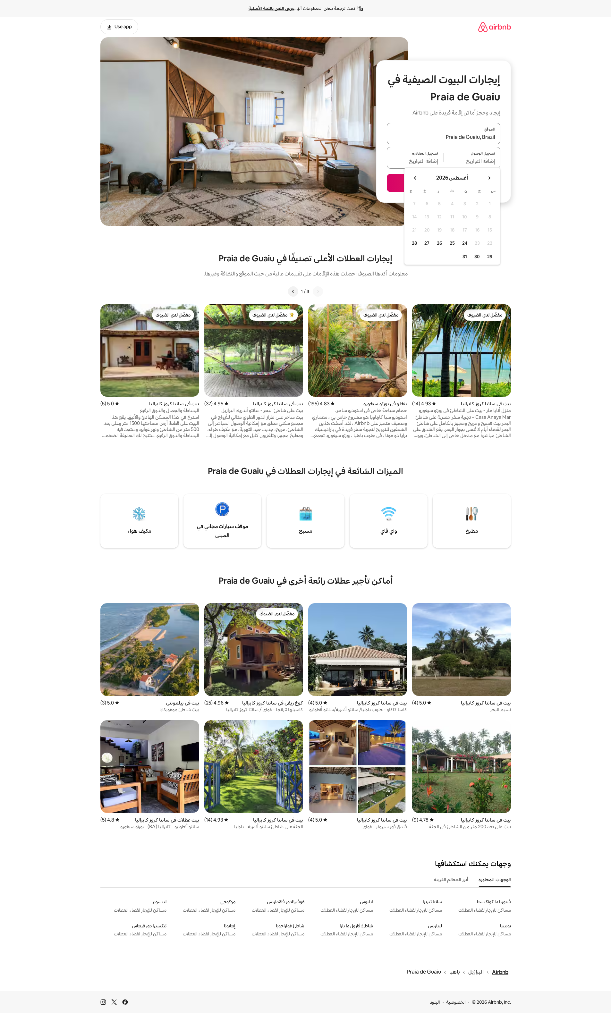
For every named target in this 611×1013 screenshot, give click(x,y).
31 (464, 256)
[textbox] (472, 161)
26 (439, 243)
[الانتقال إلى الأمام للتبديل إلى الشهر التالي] (415, 178)
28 (414, 243)
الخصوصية (456, 1002)
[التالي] (293, 291)
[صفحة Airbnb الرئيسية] (494, 27)
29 (489, 256)
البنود (435, 1002)
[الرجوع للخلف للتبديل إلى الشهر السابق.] (489, 178)
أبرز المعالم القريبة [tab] (451, 879)
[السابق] (318, 291)
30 (477, 256)
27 (426, 243)
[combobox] (443, 137)
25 (452, 243)
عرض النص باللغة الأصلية (271, 8)
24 (464, 243)
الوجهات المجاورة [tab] (495, 879)
